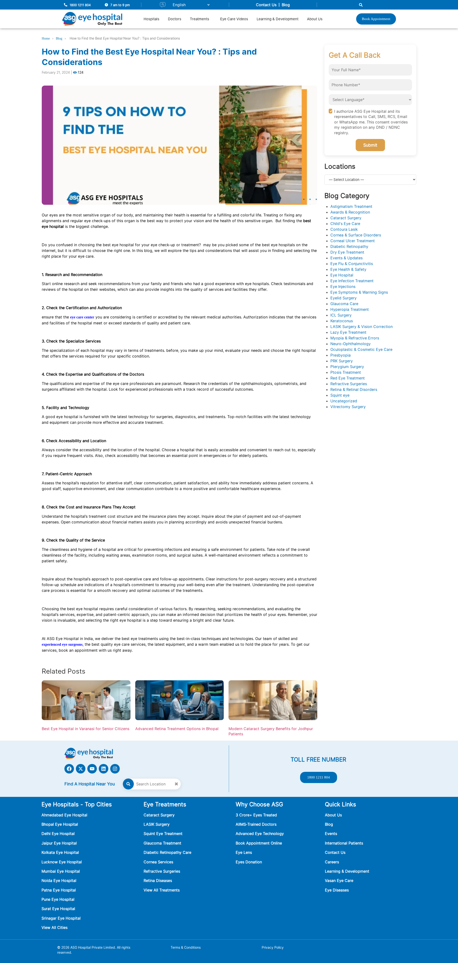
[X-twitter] (80, 768)
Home (46, 38)
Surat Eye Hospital (58, 908)
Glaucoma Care (344, 303)
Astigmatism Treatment (351, 206)
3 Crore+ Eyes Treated (256, 815)
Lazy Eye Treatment (348, 332)
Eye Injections (342, 286)
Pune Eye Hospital (58, 899)
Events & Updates (346, 258)
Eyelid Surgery (343, 298)
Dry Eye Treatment (347, 252)
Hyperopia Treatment (349, 309)
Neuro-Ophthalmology (350, 343)
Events (331, 833)
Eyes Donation (249, 862)
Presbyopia (340, 355)
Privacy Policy (273, 947)
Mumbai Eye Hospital (61, 871)
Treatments (199, 19)
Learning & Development (277, 19)
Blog (286, 4)
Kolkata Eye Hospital (60, 852)
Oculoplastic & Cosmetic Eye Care (361, 349)
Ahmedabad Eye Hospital (64, 815)
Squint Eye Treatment (163, 833)
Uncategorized (343, 401)
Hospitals (151, 19)
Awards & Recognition (350, 212)
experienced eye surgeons (62, 644)
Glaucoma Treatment (162, 843)
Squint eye (339, 395)
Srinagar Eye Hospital (61, 918)
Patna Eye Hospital (59, 890)
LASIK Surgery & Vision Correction (361, 326)
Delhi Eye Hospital (58, 833)
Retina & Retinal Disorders (353, 389)
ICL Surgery (341, 315)
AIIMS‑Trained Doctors (256, 824)
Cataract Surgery (345, 217)
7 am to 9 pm (120, 5)
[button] (200, 19)
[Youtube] (92, 768)
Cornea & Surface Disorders (355, 235)
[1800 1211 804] (65, 4)
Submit (370, 145)
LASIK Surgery (157, 824)
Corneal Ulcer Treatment (352, 240)
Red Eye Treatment (347, 378)
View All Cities (55, 927)
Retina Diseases (158, 880)
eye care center (82, 317)
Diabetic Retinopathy (349, 246)
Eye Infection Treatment (352, 280)
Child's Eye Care (345, 223)
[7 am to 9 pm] (106, 4)
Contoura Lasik (344, 229)
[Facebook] (69, 768)
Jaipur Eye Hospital (59, 843)
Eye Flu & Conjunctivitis (351, 263)
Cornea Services (158, 862)
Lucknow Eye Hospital (62, 862)
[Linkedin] (103, 768)
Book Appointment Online (259, 843)
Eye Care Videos (234, 19)
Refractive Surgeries (348, 383)
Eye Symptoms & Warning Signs (359, 292)
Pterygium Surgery (347, 366)
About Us (315, 19)
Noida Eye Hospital (59, 880)
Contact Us (266, 4)
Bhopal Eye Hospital (60, 824)
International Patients (344, 843)
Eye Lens (244, 852)
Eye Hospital (341, 275)
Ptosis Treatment (345, 372)
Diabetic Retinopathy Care (167, 852)
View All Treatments (162, 890)
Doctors (174, 19)
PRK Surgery (341, 361)
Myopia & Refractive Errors (354, 338)
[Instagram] (115, 768)
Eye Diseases (337, 890)
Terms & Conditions (186, 947)
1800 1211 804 (80, 5)
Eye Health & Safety (348, 269)
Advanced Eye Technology (260, 833)
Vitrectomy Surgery (348, 406)
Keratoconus (341, 320)
